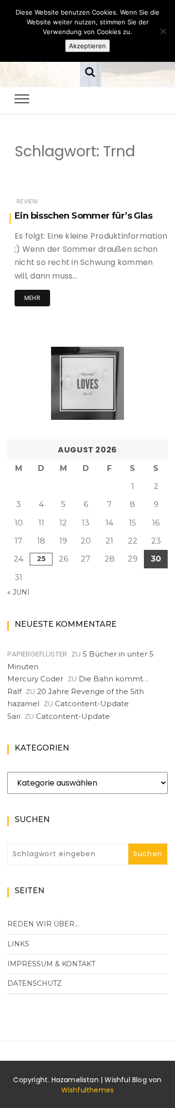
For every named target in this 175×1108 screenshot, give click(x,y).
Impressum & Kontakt (51, 963)
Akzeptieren (87, 46)
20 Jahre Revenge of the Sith (90, 691)
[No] (163, 31)
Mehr (32, 298)
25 (41, 558)
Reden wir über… (43, 924)
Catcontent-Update (92, 703)
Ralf (14, 691)
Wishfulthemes (87, 1090)
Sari (13, 716)
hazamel (23, 703)
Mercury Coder (35, 678)
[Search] (90, 70)
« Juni (18, 592)
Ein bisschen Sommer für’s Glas (83, 215)
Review (27, 201)
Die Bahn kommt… (113, 678)
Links (18, 943)
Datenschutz (34, 983)
